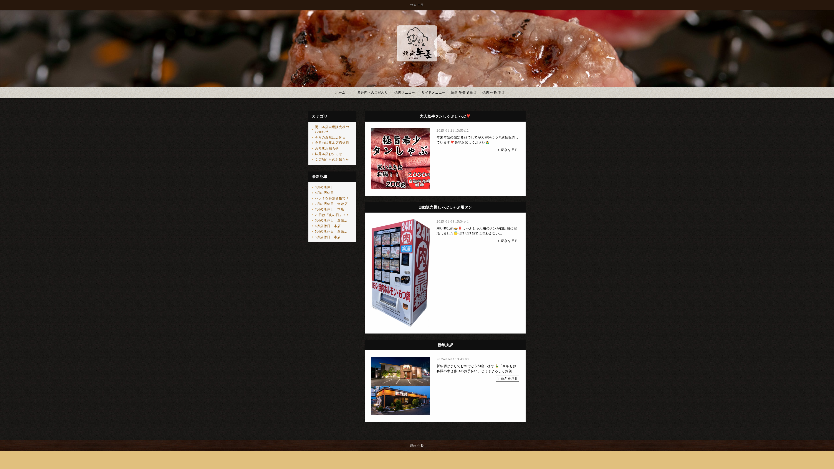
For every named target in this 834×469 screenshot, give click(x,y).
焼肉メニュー (404, 92)
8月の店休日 (324, 187)
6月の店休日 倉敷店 (331, 220)
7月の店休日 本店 (329, 209)
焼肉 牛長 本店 (493, 92)
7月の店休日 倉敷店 (331, 204)
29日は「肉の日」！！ (332, 215)
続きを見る (509, 150)
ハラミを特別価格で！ (332, 198)
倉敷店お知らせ (327, 148)
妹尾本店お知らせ (328, 154)
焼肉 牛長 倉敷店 (464, 92)
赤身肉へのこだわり (372, 92)
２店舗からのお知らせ (332, 159)
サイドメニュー (433, 92)
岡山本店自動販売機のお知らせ (332, 129)
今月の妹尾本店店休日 (332, 143)
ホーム (340, 92)
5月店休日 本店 (328, 237)
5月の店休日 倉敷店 (331, 231)
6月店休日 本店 (328, 226)
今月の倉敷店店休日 (330, 137)
